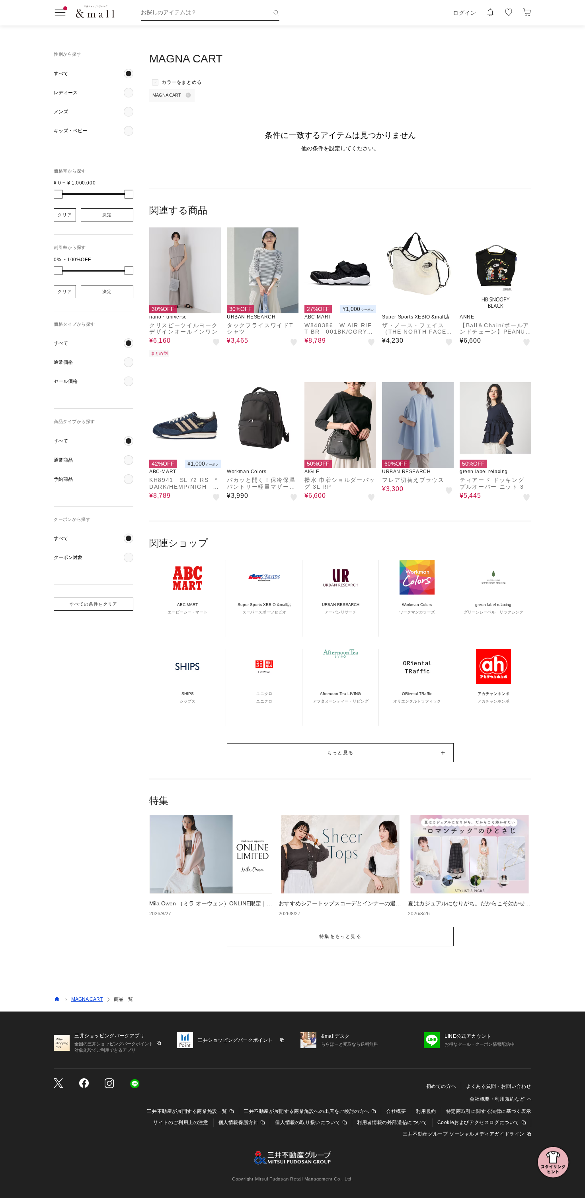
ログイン (464, 13)
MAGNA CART (87, 999)
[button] (93, 73)
